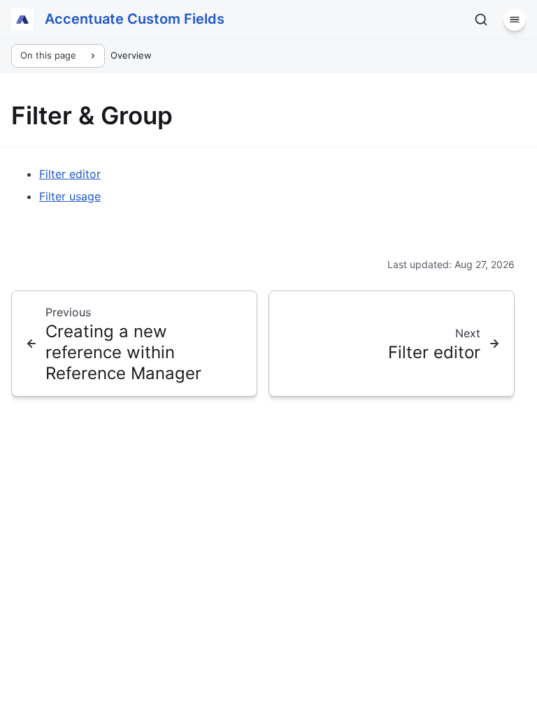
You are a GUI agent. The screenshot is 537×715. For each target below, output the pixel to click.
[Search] (481, 20)
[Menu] (514, 19)
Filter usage (70, 196)
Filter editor (70, 174)
